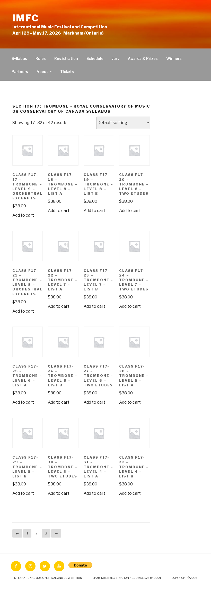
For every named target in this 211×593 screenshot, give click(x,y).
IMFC (25, 18)
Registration (66, 58)
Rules (41, 58)
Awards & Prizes (143, 58)
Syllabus (19, 58)
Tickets (67, 71)
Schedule (94, 58)
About (42, 71)
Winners (174, 58)
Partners (20, 71)
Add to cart (23, 215)
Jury (115, 58)
